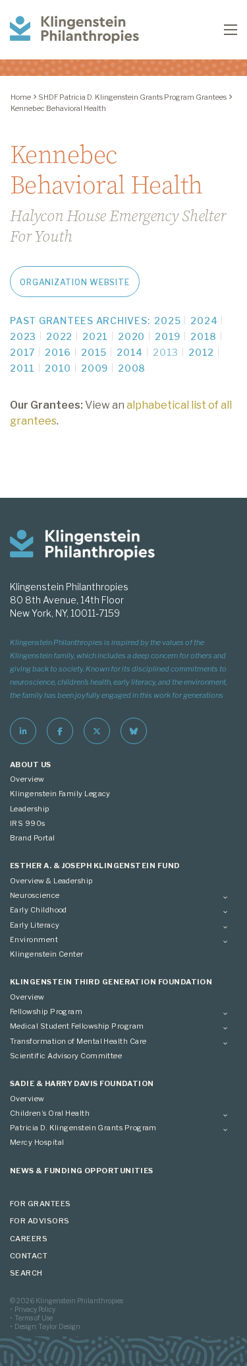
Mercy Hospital (37, 1142)
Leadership (30, 808)
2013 (165, 352)
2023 (23, 336)
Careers (28, 1238)
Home (21, 97)
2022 (59, 336)
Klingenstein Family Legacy (60, 793)
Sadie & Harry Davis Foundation (82, 1083)
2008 (132, 368)
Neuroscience (35, 895)
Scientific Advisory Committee (66, 1055)
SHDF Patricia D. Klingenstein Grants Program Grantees (132, 97)
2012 (201, 352)
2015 (94, 352)
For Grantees (40, 1203)
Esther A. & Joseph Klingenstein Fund (95, 865)
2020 (131, 336)
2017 (22, 352)
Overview (27, 779)
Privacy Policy (34, 1309)
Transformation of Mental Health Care (78, 1041)
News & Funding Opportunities (81, 1170)
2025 (167, 320)
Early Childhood (38, 909)
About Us (30, 764)
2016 (58, 352)
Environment (34, 939)
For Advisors (40, 1220)
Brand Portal (32, 837)
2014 (130, 352)
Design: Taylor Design (47, 1326)
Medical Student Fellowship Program (77, 1026)
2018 (203, 336)
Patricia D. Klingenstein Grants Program (83, 1127)
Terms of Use (33, 1318)
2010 (58, 368)
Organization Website (74, 282)
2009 (94, 368)
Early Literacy (34, 925)
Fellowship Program (46, 1011)
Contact (28, 1255)
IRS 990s (27, 823)
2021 (95, 336)
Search (26, 1273)
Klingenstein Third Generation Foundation (111, 981)
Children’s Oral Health (50, 1113)
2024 (203, 320)
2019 (167, 336)
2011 (22, 368)
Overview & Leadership (52, 880)
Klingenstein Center (47, 954)
